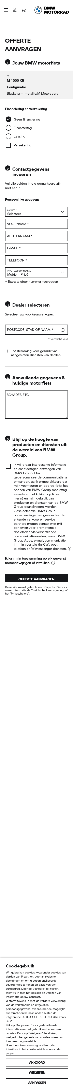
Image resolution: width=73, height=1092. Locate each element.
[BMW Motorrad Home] (51, 10)
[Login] (14, 8)
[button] (6, 10)
